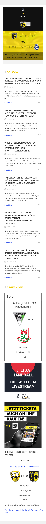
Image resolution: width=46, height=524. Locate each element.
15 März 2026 (11, 262)
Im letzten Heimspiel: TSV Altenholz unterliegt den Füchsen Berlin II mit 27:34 (20, 113)
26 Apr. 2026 (11, 154)
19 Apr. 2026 (11, 189)
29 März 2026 (11, 227)
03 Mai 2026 (11, 119)
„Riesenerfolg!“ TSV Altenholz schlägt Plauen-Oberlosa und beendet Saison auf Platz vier (22, 81)
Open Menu (28, 24)
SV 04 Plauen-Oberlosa (18, 467)
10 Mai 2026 (11, 87)
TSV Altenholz (34, 467)
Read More (8, 103)
